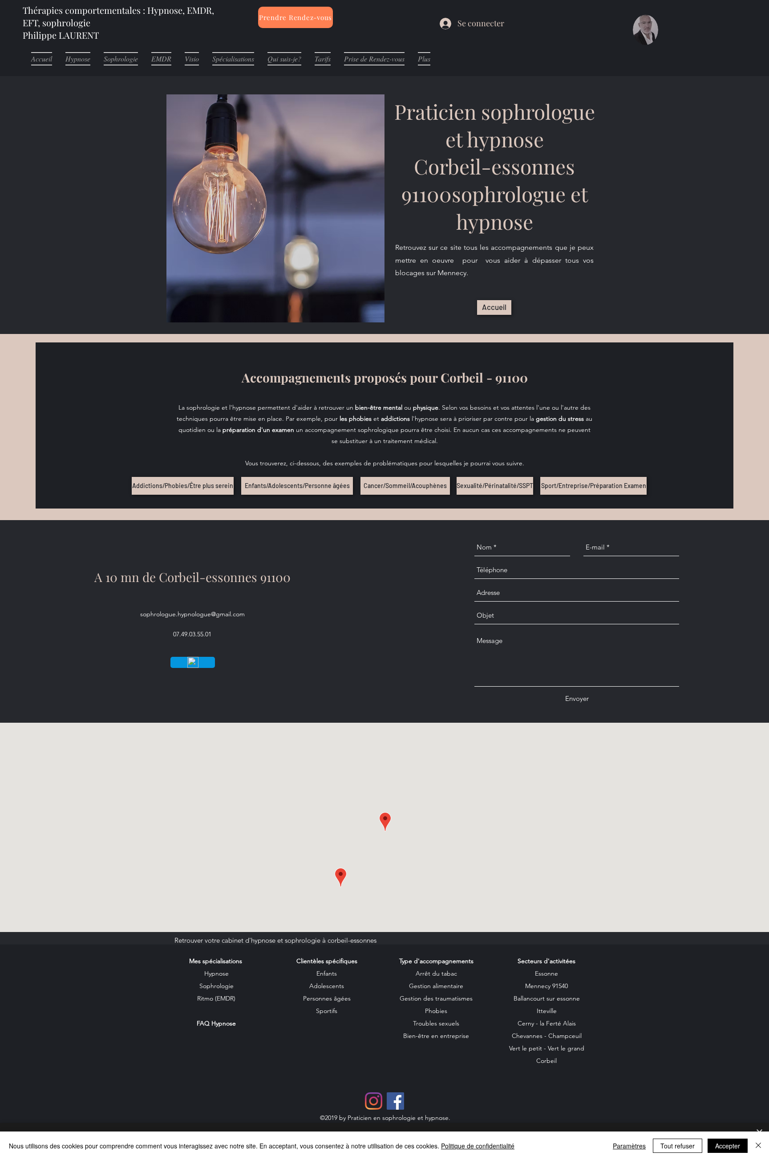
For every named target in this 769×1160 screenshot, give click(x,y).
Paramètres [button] (629, 1145)
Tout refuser (677, 1145)
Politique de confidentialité (477, 1145)
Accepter (727, 1145)
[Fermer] (758, 1146)
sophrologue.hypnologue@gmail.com (192, 614)
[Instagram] (373, 1101)
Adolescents (326, 986)
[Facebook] (395, 1101)
